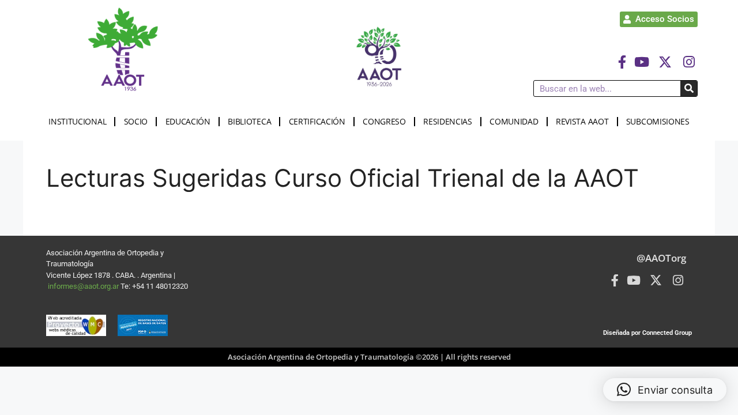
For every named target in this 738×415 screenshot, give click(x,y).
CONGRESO (384, 121)
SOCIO (136, 121)
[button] (664, 389)
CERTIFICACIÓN (317, 121)
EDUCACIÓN (187, 121)
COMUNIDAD (514, 121)
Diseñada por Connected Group (647, 333)
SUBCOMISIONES (658, 121)
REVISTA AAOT (582, 121)
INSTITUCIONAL (77, 121)
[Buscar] (688, 88)
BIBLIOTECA (249, 121)
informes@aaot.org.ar (84, 286)
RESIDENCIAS (447, 121)
